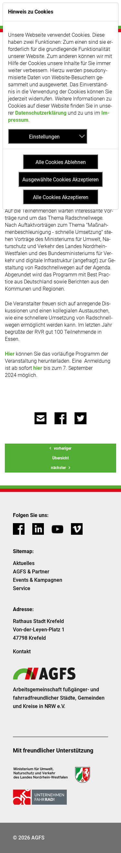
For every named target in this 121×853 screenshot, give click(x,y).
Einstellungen (44, 137)
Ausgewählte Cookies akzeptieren (60, 180)
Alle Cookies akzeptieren (60, 197)
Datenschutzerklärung (40, 113)
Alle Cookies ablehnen (60, 162)
